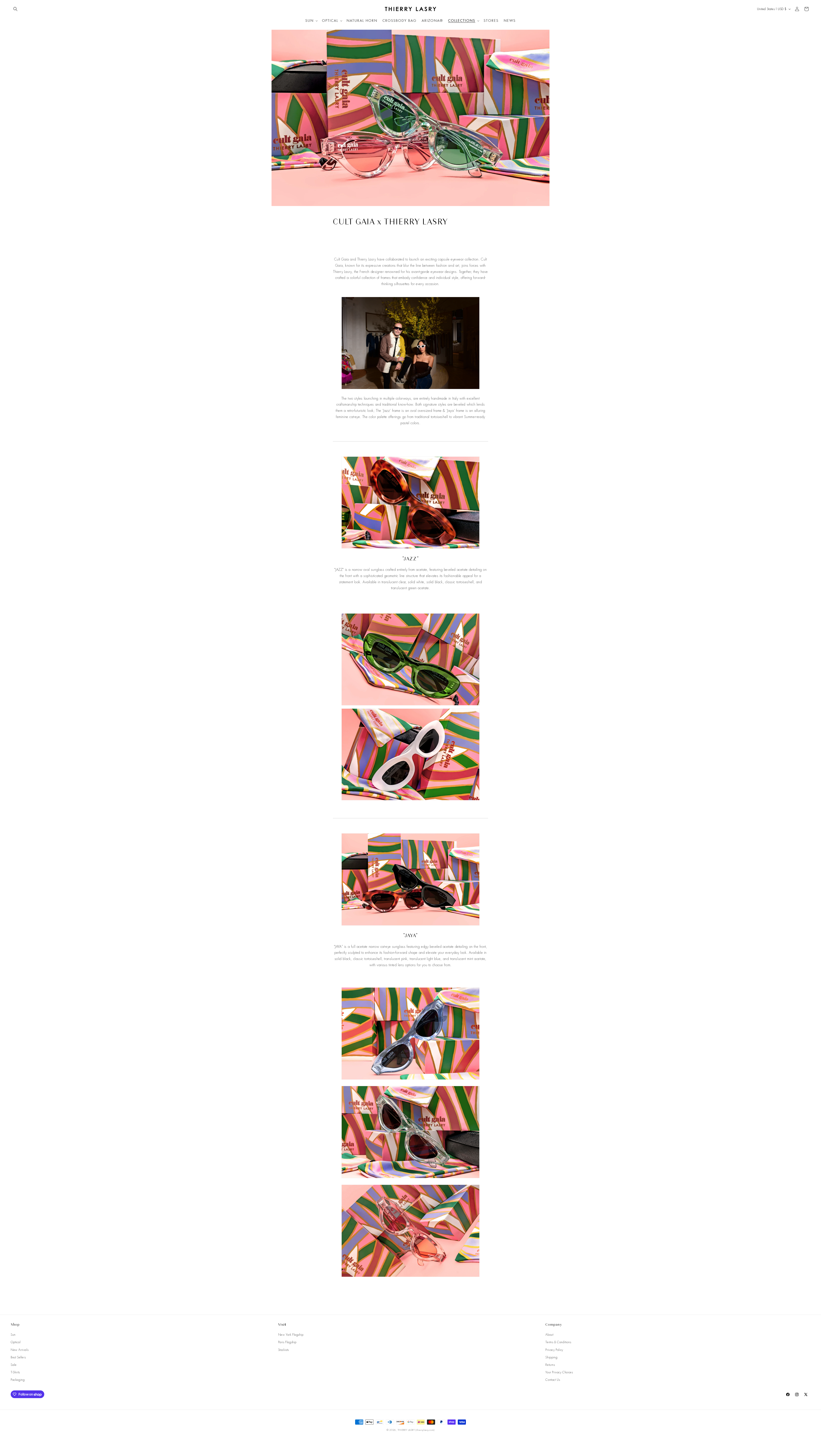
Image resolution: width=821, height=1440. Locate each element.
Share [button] (341, 239)
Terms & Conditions (558, 1342)
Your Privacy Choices (559, 1372)
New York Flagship (291, 1335)
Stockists (283, 1350)
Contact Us (552, 1380)
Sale (13, 1365)
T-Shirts (15, 1372)
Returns (550, 1365)
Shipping (551, 1357)
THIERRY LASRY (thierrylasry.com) (416, 1429)
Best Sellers (18, 1357)
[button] (15, 9)
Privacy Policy (554, 1350)
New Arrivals (19, 1350)
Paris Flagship (287, 1342)
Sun (13, 1335)
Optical (16, 1342)
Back (414, 1293)
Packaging (18, 1380)
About (549, 1335)
